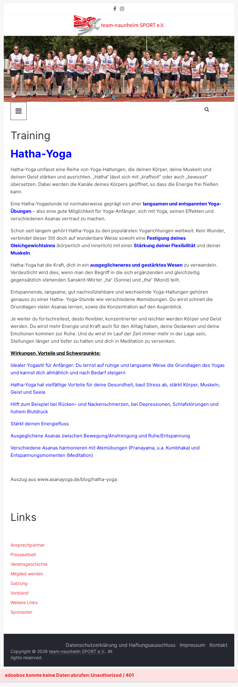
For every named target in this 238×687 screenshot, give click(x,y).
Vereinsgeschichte (29, 564)
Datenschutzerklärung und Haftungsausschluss (120, 645)
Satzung (19, 583)
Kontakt (218, 645)
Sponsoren (21, 612)
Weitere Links (24, 602)
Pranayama (142, 448)
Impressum (192, 645)
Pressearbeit (23, 554)
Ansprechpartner (28, 544)
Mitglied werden (27, 573)
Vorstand (20, 592)
